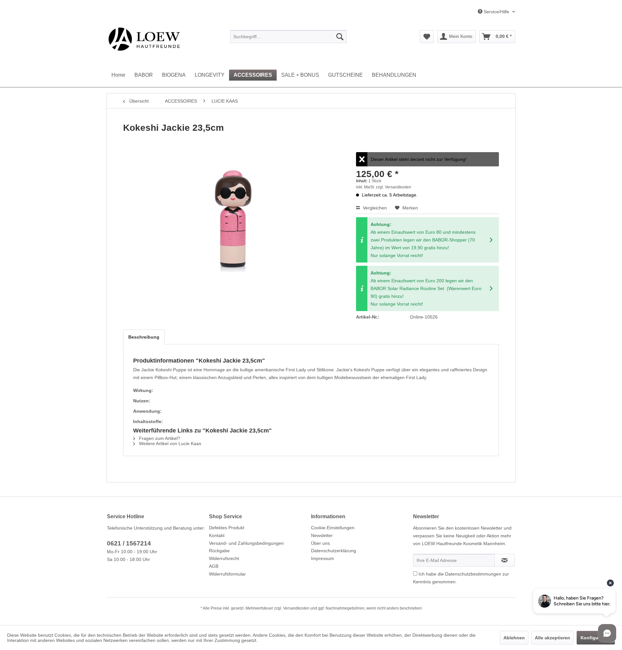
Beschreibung (143, 337)
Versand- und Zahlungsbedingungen (246, 543)
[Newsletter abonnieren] (504, 560)
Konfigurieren (596, 637)
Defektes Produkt (226, 527)
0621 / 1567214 (129, 543)
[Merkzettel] (427, 36)
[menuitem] (288, 36)
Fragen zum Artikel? (159, 438)
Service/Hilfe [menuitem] (496, 11)
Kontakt (217, 535)
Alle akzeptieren (552, 637)
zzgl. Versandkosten (393, 187)
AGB (213, 566)
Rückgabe (219, 550)
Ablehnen (514, 637)
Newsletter (322, 535)
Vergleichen (374, 207)
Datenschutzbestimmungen (473, 574)
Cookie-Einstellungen (332, 527)
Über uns (320, 543)
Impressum (322, 558)
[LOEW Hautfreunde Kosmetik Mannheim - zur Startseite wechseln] (144, 38)
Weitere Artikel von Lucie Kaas (169, 443)
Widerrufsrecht (224, 558)
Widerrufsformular (227, 574)
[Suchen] (340, 36)
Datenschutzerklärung (333, 550)
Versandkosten (296, 608)
